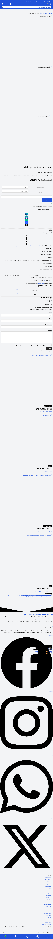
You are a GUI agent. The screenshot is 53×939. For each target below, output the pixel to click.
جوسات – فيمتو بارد (48, 471)
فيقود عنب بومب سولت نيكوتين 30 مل (43, 591)
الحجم (40, 192)
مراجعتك (49, 330)
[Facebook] (26, 236)
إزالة (27, 193)
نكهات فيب (30, 245)
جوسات (49, 466)
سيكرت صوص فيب (47, 406)
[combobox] (27, 7)
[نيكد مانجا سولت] (26, 620)
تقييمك (50, 312)
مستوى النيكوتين (40, 187)
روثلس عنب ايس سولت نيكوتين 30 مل (43, 531)
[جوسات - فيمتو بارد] (26, 439)
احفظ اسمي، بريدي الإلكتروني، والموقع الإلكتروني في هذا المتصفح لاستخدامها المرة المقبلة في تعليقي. (31, 345)
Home (50, 13)
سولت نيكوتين (41, 283)
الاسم (50, 318)
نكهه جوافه (22, 245)
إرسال (49, 348)
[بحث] (3, 7)
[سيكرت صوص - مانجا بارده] (26, 379)
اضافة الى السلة (47, 200)
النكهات (44, 280)
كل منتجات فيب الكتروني (44, 13)
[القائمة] (50, 4)
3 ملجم (16, 289)
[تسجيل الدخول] (11, 4)
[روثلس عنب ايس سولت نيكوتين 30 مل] (26, 499)
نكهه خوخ (18, 245)
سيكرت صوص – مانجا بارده (46, 411)
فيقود (50, 586)
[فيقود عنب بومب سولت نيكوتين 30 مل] (26, 559)
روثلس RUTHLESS (47, 526)
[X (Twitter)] (26, 238)
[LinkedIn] (26, 240)
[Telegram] (26, 242)
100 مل (16, 293)
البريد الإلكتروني (48, 324)
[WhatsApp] (26, 244)
